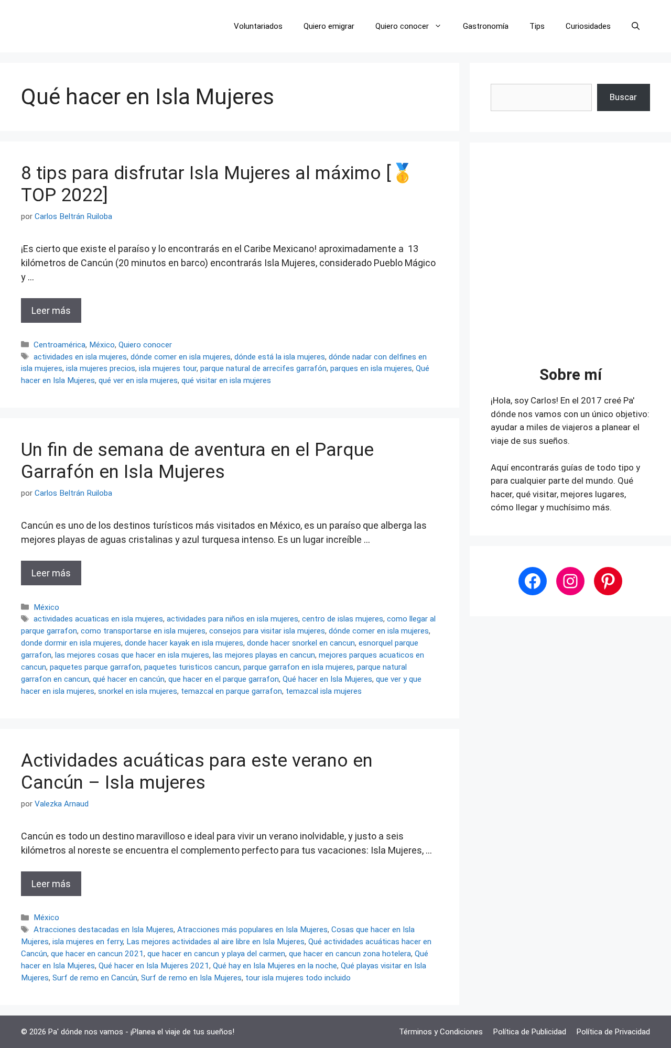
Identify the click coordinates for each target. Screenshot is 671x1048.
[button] (635, 26)
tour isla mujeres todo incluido (298, 977)
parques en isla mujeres (371, 368)
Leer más (51, 310)
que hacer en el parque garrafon (223, 679)
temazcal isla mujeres (324, 691)
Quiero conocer (402, 26)
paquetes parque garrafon (95, 667)
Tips (537, 26)
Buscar (623, 97)
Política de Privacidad (613, 1031)
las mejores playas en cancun (264, 655)
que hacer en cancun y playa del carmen (216, 953)
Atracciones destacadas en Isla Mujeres (104, 929)
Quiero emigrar (329, 26)
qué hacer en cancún (129, 679)
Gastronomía (485, 26)
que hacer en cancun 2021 (97, 953)
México (102, 345)
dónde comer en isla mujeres (181, 357)
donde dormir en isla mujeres (71, 643)
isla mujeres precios (100, 368)
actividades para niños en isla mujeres (232, 619)
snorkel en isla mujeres (137, 691)
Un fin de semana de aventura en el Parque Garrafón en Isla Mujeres (197, 461)
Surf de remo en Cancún (94, 977)
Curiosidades (588, 26)
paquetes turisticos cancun (192, 667)
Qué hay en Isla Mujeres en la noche (275, 965)
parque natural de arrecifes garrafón (263, 368)
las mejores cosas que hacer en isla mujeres (132, 655)
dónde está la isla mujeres (279, 357)
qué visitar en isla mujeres (226, 380)
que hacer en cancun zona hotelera (350, 953)
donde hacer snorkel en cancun (301, 643)
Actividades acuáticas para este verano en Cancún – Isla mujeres (197, 771)
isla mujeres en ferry (87, 941)
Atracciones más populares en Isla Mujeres (252, 929)
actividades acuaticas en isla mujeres (98, 619)
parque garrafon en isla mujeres (298, 667)
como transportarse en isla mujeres (143, 631)
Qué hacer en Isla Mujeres (327, 679)
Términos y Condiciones (441, 1031)
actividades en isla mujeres (80, 357)
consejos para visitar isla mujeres (267, 631)
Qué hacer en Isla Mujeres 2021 (154, 965)
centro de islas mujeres (342, 619)
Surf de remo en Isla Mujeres (191, 977)
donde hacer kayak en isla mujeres (184, 643)
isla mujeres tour (168, 368)
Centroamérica (59, 345)
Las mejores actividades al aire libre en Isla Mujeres (215, 941)
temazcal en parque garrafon (231, 691)
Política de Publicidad (529, 1031)
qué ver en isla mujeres (138, 380)
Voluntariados (258, 26)
